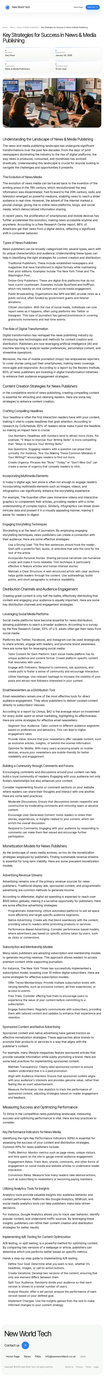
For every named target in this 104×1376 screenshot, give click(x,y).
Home (5, 27)
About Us (69, 1367)
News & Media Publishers (28, 27)
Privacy (79, 1367)
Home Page (13, 1356)
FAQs (38, 1356)
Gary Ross (10, 55)
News (12, 27)
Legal (96, 1367)
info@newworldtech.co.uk (60, 1356)
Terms (88, 1367)
